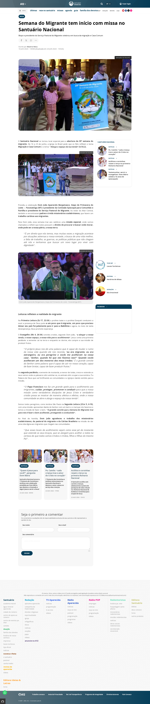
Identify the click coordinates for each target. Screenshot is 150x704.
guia (76, 10)
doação (105, 11)
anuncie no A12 (31, 641)
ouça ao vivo (72, 610)
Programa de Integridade (94, 694)
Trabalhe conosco (38, 694)
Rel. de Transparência (74, 694)
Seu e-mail (62, 525)
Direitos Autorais (113, 694)
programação (51, 607)
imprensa (6, 641)
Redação (29, 599)
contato (6, 626)
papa (27, 634)
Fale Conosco (126, 694)
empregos (92, 604)
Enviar (27, 553)
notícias (6, 650)
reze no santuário (47, 10)
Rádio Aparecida (73, 601)
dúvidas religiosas (31, 612)
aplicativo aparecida (32, 604)
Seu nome (26, 525)
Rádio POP (94, 599)
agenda (68, 10)
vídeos (5, 673)
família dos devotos (89, 10)
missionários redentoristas (115, 613)
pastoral (6, 660)
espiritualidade (30, 615)
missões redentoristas (118, 617)
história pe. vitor (116, 604)
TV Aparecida (53, 599)
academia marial (9, 604)
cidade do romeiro (10, 612)
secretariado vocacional (114, 630)
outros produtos (137, 616)
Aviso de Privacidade (55, 694)
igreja (27, 618)
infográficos (29, 622)
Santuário (8, 599)
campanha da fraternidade (30, 608)
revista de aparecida (7, 668)
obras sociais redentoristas (115, 625)
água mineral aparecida (8, 608)
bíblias (134, 607)
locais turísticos (9, 644)
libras (27, 625)
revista (112, 11)
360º (99, 11)
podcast (70, 613)
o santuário (7, 657)
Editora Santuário (137, 601)
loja (118, 11)
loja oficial (7, 647)
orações (28, 631)
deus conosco (137, 610)
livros (134, 613)
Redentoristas (118, 599)
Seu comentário (28, 534)
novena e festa (9, 654)
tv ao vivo (49, 610)
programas (72, 619)
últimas (33, 10)
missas (60, 10)
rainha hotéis (8, 663)
